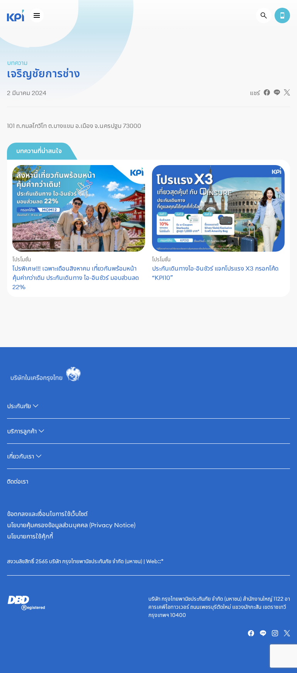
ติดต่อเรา (17, 481)
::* (161, 561)
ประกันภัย (19, 406)
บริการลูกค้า (22, 431)
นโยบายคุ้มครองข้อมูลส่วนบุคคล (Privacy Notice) (71, 525)
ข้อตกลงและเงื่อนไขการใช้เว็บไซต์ (47, 514)
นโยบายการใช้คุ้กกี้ (30, 536)
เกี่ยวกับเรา (20, 456)
